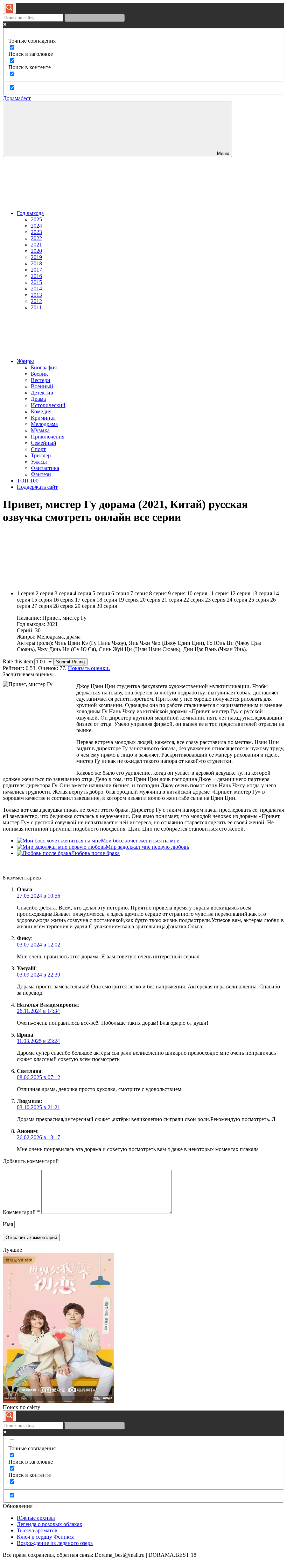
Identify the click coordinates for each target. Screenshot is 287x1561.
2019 (36, 257)
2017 (36, 270)
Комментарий (21, 1212)
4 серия (82, 593)
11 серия (219, 593)
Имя (8, 1224)
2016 (36, 276)
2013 (36, 295)
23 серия (215, 600)
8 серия (158, 593)
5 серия (101, 593)
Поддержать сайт (37, 487)
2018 (36, 263)
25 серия (258, 600)
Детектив (42, 393)
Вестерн (40, 380)
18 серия (107, 600)
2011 (36, 307)
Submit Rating (70, 661)
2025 (36, 219)
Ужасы (39, 462)
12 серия (240, 593)
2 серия (44, 593)
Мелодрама (44, 424)
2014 (36, 289)
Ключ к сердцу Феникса (46, 1537)
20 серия (150, 600)
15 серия (41, 600)
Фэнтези (41, 474)
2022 (36, 238)
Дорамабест (17, 98)
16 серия (63, 600)
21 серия (172, 600)
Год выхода (30, 213)
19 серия (128, 600)
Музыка (40, 430)
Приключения (47, 437)
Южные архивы (36, 1518)
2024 (36, 226)
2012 (36, 301)
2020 (36, 251)
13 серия (262, 593)
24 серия (237, 600)
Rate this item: (18, 661)
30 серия (107, 606)
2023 (36, 232)
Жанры (25, 361)
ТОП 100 (27, 481)
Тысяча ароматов (37, 1530)
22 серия (193, 600)
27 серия (41, 606)
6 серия (120, 593)
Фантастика (45, 468)
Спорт (38, 449)
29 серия (85, 606)
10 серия (197, 593)
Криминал (43, 418)
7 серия (139, 593)
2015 (36, 282)
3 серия (63, 593)
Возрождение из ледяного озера (55, 1543)
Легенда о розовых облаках (49, 1524)
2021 (36, 245)
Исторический (48, 405)
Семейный (43, 443)
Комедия (41, 411)
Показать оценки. (89, 668)
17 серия (85, 600)
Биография (44, 367)
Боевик (39, 374)
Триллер (41, 455)
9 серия (177, 593)
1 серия (25, 593)
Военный (42, 386)
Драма (38, 399)
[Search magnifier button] (9, 8)
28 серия (63, 606)
